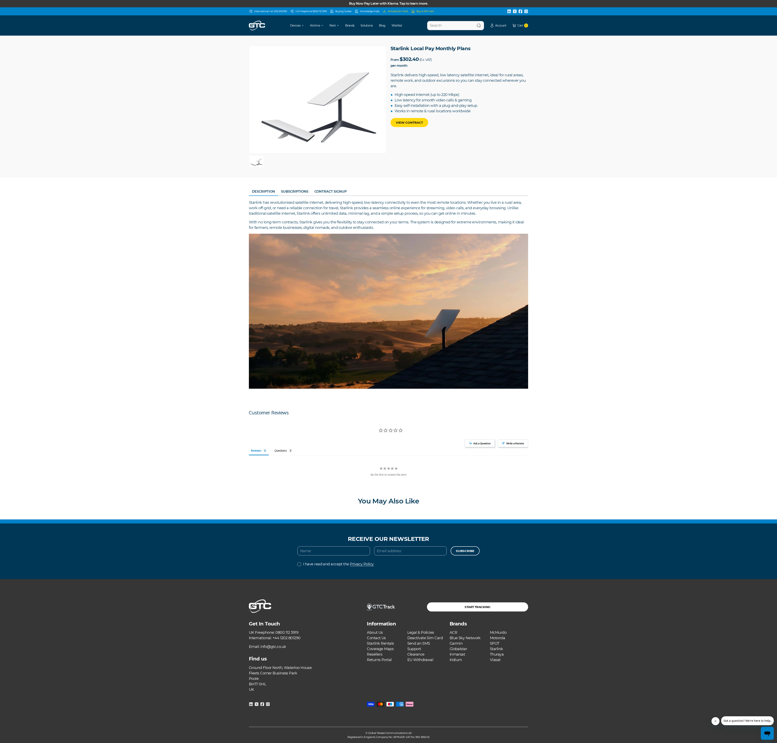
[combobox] (455, 25)
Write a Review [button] (515, 443)
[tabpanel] (388, 294)
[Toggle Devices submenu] (304, 25)
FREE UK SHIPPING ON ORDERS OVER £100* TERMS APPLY (388, 3)
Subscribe (465, 551)
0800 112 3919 (286, 632)
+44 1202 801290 (286, 638)
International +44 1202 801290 (270, 11)
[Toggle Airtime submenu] (323, 25)
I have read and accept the (338, 564)
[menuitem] (294, 25)
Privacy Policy (362, 564)
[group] (256, 161)
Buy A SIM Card (425, 11)
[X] (515, 11)
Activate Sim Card (398, 11)
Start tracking (477, 607)
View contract (409, 122)
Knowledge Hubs (369, 11)
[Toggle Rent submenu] (339, 25)
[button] (498, 25)
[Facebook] (520, 11)
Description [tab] (263, 191)
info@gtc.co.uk (273, 646)
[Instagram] (526, 11)
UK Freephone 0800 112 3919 (311, 11)
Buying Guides (343, 11)
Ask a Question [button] (481, 443)
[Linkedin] (509, 11)
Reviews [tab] (256, 450)
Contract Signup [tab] (330, 191)
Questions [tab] (280, 450)
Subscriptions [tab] (294, 191)
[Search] (478, 25)
